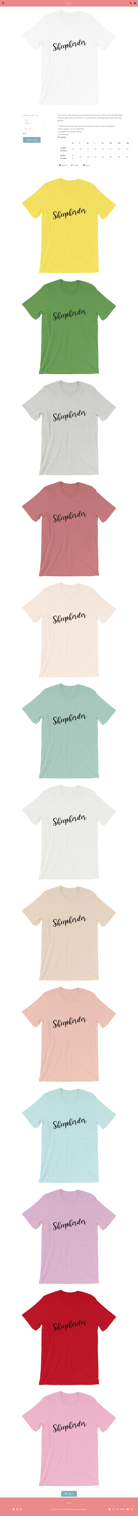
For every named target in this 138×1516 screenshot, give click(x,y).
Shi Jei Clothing (64, 1509)
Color (26, 120)
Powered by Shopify (79, 1509)
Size (25, 128)
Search (69, 1503)
